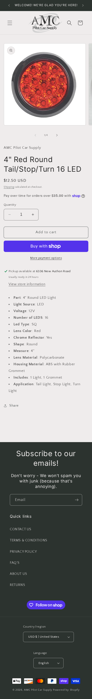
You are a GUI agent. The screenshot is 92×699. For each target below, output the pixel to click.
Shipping (9, 187)
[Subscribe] (76, 500)
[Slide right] (57, 135)
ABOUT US (18, 574)
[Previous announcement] (9, 5)
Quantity (10, 204)
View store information (27, 284)
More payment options (46, 258)
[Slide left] (35, 135)
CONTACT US (20, 529)
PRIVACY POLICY (23, 552)
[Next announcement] (83, 5)
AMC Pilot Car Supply (38, 689)
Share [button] (14, 406)
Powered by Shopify (66, 689)
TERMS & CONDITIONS (28, 540)
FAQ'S (15, 563)
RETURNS (17, 585)
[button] (9, 22)
